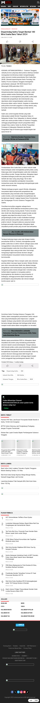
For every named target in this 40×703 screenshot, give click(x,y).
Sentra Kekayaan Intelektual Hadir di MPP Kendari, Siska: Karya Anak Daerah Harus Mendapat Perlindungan (22, 557)
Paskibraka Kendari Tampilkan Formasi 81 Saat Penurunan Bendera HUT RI (21, 574)
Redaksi (9, 66)
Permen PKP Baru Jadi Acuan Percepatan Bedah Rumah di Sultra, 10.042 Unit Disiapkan (20, 421)
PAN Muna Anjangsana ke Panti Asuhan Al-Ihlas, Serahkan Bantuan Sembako (21, 566)
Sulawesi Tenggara (8, 379)
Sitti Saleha (20, 375)
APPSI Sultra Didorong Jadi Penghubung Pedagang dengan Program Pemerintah (17, 427)
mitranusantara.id (5, 29)
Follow (6, 408)
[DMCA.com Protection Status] (20, 626)
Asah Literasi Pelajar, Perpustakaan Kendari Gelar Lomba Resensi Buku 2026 (21, 590)
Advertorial (14, 29)
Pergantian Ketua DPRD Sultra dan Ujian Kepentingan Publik (8, 451)
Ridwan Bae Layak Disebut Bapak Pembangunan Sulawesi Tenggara (20, 434)
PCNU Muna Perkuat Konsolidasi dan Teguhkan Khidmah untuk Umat (21, 540)
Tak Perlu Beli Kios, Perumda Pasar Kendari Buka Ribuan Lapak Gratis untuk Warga (21, 532)
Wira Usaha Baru (22, 379)
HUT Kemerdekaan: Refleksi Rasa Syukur (19, 517)
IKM (22, 371)
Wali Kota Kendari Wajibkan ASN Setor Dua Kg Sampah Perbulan (20, 548)
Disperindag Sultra (12, 371)
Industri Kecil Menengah (9, 375)
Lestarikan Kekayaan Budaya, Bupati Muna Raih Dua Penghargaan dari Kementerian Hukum (22, 524)
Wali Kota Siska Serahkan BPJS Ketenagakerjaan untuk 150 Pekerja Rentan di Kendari (21, 582)
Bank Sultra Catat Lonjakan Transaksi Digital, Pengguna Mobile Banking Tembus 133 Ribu (24, 453)
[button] (33, 700)
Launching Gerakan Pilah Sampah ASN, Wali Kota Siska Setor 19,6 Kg (18, 482)
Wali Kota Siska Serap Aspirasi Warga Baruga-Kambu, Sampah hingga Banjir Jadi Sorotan (18, 476)
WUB (31, 379)
